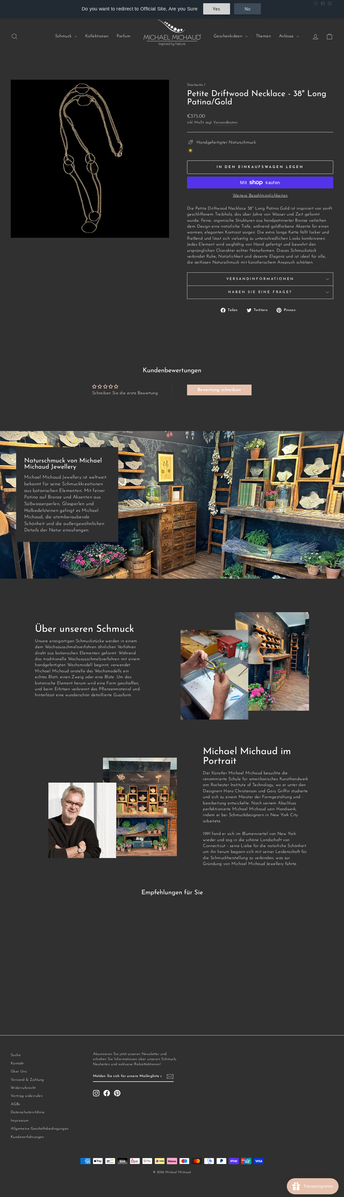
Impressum (20, 1120)
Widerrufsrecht (23, 1088)
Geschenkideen (229, 36)
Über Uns (19, 1071)
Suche (16, 1055)
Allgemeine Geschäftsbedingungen (40, 1128)
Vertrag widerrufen (27, 1096)
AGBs (15, 1104)
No (248, 9)
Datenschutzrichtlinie (28, 1112)
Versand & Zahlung (27, 1080)
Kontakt (17, 1063)
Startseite (195, 85)
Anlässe (287, 36)
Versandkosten (225, 122)
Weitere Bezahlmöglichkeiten (260, 196)
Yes (216, 9)
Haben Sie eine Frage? (260, 292)
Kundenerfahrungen (27, 1137)
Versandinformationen (260, 279)
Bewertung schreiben (219, 390)
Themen (263, 36)
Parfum (123, 36)
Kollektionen (97, 36)
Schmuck (64, 36)
